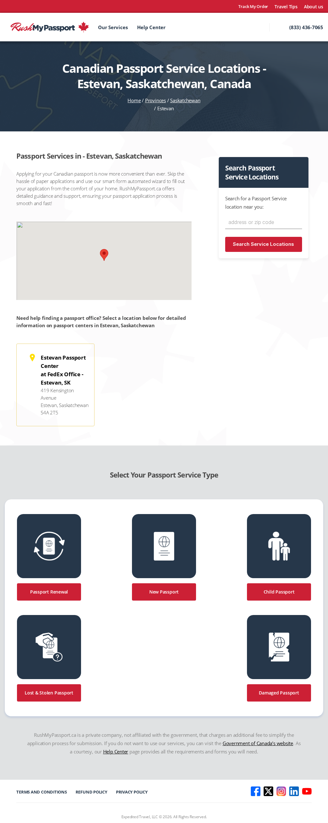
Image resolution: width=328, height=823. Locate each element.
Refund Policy (91, 792)
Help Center (151, 27)
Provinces (155, 100)
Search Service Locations (263, 244)
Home (134, 100)
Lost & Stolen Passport (49, 693)
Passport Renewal (49, 592)
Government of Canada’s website (258, 743)
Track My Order (253, 6)
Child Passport (279, 592)
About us (313, 7)
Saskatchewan (185, 100)
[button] (104, 254)
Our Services (112, 27)
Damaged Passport (279, 693)
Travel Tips (286, 7)
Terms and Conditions (41, 792)
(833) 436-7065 (306, 27)
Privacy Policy (132, 792)
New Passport (164, 592)
